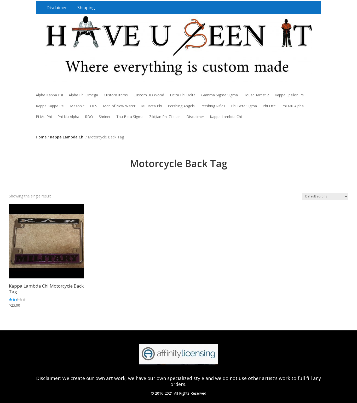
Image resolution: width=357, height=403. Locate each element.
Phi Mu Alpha (292, 105)
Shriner (105, 116)
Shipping (86, 7)
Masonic (77, 105)
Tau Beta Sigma (129, 116)
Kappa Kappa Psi (50, 105)
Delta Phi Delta (182, 94)
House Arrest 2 (256, 94)
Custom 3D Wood (149, 94)
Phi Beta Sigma (244, 105)
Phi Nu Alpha (68, 116)
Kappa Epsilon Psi (289, 94)
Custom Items (116, 94)
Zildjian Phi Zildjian (165, 116)
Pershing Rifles (212, 105)
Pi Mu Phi (44, 116)
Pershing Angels (181, 105)
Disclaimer (57, 7)
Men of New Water (119, 105)
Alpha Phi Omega (83, 94)
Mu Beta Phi (151, 105)
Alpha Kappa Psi (49, 94)
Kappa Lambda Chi (226, 116)
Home (41, 137)
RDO (89, 116)
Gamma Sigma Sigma (219, 94)
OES (93, 105)
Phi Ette (269, 105)
